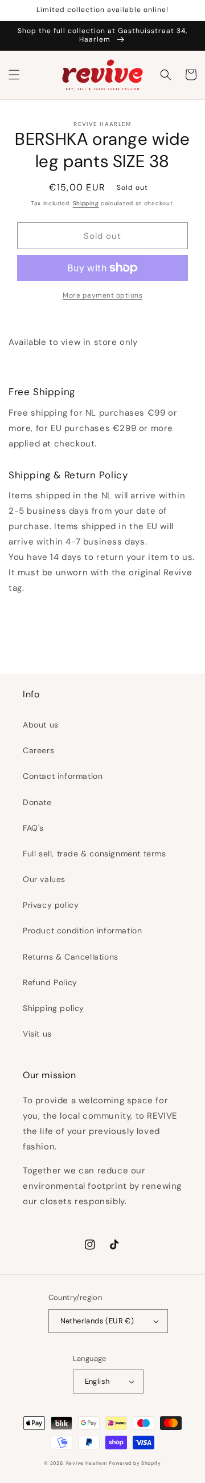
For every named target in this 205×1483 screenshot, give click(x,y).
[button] (14, 74)
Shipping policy (53, 1008)
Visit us (37, 1034)
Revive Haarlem (86, 1463)
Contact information (62, 776)
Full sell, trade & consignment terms (94, 853)
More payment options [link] (102, 295)
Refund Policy (50, 982)
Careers (38, 750)
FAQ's (33, 828)
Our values (44, 879)
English (97, 1381)
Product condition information (82, 930)
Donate (37, 802)
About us (41, 725)
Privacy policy (51, 905)
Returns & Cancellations (70, 957)
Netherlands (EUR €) (97, 1321)
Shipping (86, 203)
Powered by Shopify (135, 1463)
